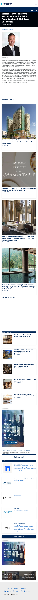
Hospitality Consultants (19, 480)
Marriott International (19, 84)
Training (16, 530)
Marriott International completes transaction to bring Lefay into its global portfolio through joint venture (18, 286)
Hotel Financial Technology (29, 468)
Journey (16, 494)
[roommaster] (7, 468)
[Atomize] (7, 513)
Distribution (32, 467)
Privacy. (7, 591)
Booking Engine (17, 465)
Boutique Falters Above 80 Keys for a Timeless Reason (24, 365)
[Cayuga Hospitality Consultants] (7, 483)
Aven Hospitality (19, 523)
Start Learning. (20, 589)
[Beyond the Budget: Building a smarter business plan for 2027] (7, 399)
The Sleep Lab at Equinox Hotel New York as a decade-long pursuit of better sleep (23, 351)
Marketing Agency (18, 470)
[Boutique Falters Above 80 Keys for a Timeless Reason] (7, 369)
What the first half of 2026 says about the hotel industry (24, 335)
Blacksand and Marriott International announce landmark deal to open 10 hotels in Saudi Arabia (18, 142)
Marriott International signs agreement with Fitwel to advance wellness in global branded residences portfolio (18, 238)
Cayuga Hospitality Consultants (24, 479)
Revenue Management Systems (21, 510)
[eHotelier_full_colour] (6, 4)
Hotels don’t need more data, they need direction (25, 380)
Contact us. (25, 591)
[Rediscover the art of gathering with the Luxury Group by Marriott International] (19, 169)
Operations (24, 470)
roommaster (18, 464)
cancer (13, 84)
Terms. (15, 591)
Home (3, 29)
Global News (9, 29)
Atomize (17, 508)
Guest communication (19, 468)
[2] (13, 564)
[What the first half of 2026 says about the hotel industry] (7, 339)
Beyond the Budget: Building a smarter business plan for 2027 (24, 395)
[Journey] (7, 498)
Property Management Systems (24, 528)
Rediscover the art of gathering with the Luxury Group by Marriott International (19, 189)
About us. (8, 589)
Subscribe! (19, 457)
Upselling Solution (22, 530)
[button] (36, 4)
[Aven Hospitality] (7, 527)
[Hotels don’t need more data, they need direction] (7, 384)
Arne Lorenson (7, 84)
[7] (13, 446)
